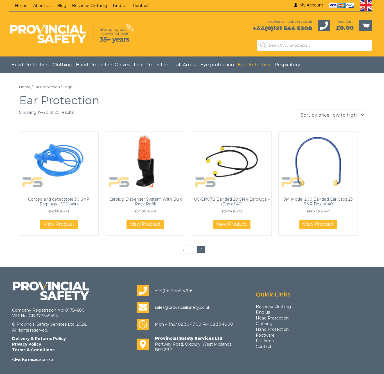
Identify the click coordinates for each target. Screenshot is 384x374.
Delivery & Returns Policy (39, 338)
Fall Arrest (184, 64)
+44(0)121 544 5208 (282, 28)
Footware (265, 335)
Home (21, 5)
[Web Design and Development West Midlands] (41, 359)
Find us (263, 312)
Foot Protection (152, 64)
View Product (59, 224)
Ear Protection (254, 64)
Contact (141, 5)
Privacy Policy (26, 344)
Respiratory (287, 64)
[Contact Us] (324, 25)
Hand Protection (272, 329)
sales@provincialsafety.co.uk (289, 21)
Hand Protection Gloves (103, 64)
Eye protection (217, 64)
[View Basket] (365, 25)
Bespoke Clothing (89, 5)
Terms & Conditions (33, 349)
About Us (42, 5)
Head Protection (30, 64)
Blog (61, 5)
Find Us (120, 5)
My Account (310, 5)
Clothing (62, 64)
